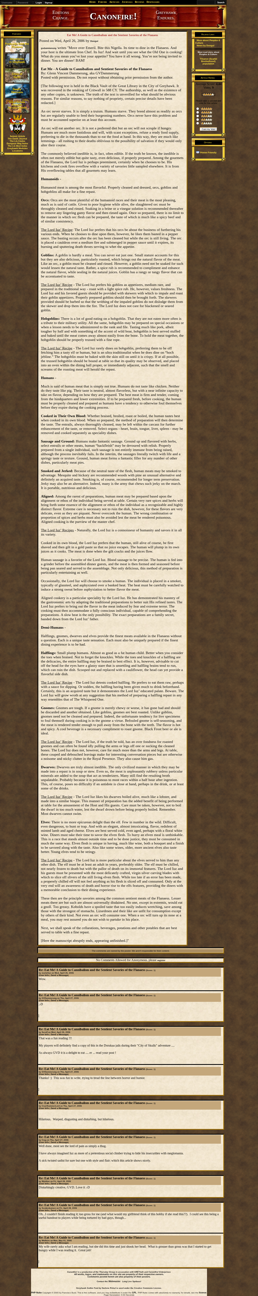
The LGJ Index (17, 141)
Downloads (153, 1)
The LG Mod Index (17, 146)
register (161, 960)
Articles (114, 1)
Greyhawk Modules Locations (17, 149)
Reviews (139, 1)
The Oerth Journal (17, 138)
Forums (102, 1)
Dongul (94, 41)
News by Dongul (205, 45)
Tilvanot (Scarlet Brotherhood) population (208, 61)
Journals (127, 1)
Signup (48, 2)
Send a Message (59, 975)
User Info (44, 975)
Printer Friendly (208, 152)
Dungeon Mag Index (17, 143)
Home (92, 1)
